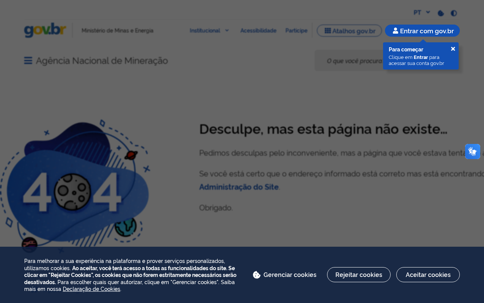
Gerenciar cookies (290, 274)
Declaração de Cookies (91, 288)
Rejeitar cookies (358, 274)
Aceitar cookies (428, 274)
